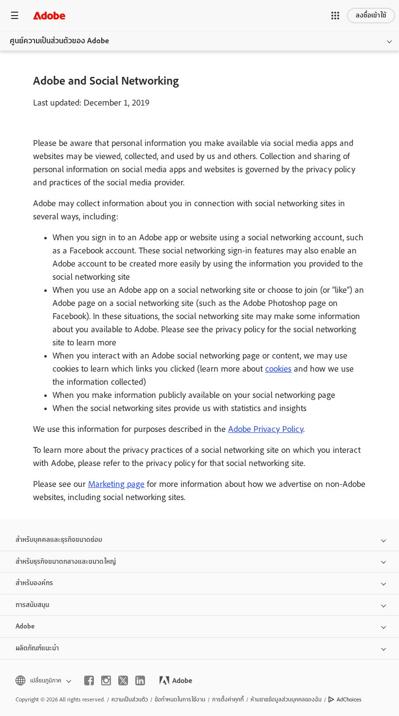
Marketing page (116, 484)
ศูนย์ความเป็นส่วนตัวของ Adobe (59, 40)
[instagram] (106, 680)
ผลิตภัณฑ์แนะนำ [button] (37, 648)
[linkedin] (140, 680)
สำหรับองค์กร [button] (34, 583)
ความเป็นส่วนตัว (129, 699)
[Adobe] (49, 15)
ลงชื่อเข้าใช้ (371, 15)
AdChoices (349, 699)
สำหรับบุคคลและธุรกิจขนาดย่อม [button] (59, 540)
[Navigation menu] (14, 15)
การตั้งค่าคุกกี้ (228, 699)
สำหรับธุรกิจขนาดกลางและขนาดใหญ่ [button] (66, 561)
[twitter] (123, 680)
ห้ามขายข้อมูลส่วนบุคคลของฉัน (286, 699)
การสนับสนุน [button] (32, 605)
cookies (278, 369)
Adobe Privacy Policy (265, 429)
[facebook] (89, 680)
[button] (335, 15)
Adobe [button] (25, 626)
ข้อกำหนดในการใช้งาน (180, 699)
